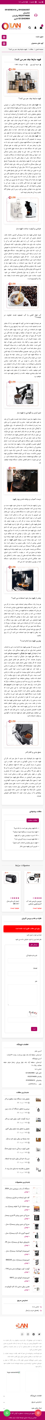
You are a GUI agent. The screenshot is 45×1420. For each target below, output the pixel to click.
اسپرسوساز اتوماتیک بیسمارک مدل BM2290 (16, 1251)
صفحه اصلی (39, 49)
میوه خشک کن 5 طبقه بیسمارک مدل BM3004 (16, 1206)
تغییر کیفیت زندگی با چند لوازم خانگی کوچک (16, 1148)
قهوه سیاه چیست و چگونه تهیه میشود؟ (25, 832)
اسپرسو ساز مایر (13, 653)
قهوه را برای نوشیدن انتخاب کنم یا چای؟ (25, 843)
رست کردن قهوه (15, 540)
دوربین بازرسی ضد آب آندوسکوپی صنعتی (34, 902)
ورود (39, 2)
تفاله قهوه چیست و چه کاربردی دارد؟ (25, 839)
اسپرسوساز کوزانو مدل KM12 (19, 1277)
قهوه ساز (35, 105)
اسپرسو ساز (7, 684)
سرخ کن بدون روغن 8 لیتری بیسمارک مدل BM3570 (16, 1215)
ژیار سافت (12, 1417)
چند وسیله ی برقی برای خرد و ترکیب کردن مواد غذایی (16, 1138)
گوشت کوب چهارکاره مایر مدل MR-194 (16, 1269)
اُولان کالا (14, 1413)
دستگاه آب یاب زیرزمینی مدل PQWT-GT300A (16, 1188)
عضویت (31, 2)
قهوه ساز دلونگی (25, 653)
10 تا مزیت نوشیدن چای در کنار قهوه (25, 835)
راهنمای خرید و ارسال (32, 1310)
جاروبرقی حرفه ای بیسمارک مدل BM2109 (16, 1242)
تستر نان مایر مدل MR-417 (13, 902)
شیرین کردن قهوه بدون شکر (28, 846)
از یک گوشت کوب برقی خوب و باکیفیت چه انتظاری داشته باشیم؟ (16, 1119)
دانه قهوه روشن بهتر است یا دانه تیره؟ (25, 828)
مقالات (31, 49)
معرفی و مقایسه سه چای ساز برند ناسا (16, 1168)
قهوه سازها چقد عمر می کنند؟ (18, 49)
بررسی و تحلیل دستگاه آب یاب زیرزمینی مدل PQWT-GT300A (16, 1109)
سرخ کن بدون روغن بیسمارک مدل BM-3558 (16, 1224)
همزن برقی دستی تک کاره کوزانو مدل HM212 (16, 1286)
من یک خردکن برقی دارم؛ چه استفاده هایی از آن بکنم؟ (16, 1158)
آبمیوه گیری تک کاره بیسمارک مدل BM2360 (16, 1233)
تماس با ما (22, 2)
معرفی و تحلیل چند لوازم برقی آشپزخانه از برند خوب (16, 1128)
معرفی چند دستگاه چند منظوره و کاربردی (16, 1099)
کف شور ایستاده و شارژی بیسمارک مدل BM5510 (16, 1197)
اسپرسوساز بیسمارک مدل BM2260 (17, 1260)
